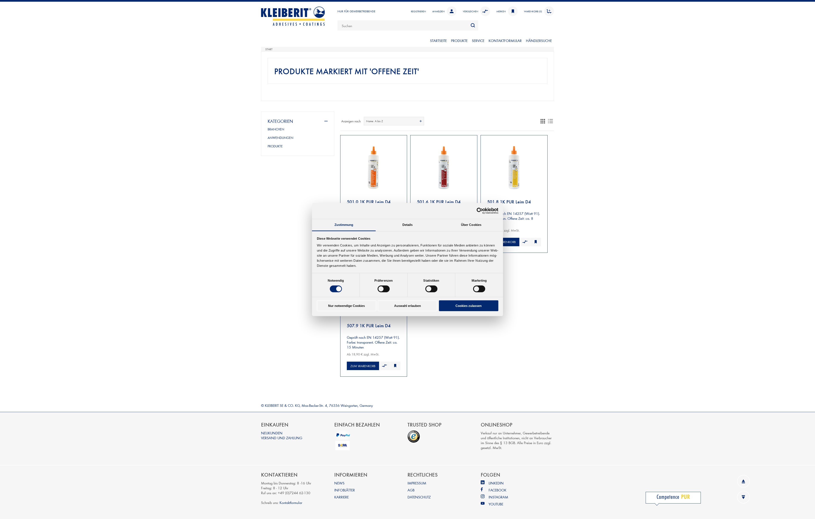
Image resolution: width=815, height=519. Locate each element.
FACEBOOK (497, 489)
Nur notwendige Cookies (346, 306)
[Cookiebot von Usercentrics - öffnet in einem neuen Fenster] (479, 211)
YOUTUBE (496, 503)
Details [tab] (407, 224)
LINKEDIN (496, 482)
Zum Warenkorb (503, 242)
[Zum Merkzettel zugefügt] (535, 242)
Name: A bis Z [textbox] (374, 121)
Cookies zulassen (468, 306)
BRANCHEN (276, 129)
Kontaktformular (291, 502)
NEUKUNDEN (271, 432)
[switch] (384, 288)
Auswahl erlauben (407, 306)
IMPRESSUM (417, 482)
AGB (411, 489)
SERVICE (478, 40)
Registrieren (418, 11)
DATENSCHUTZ (419, 496)
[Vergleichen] (524, 242)
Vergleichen (470, 11)
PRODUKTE (459, 40)
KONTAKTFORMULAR (505, 40)
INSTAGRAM (498, 496)
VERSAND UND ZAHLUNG (281, 437)
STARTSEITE (438, 40)
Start (269, 49)
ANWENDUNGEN (280, 138)
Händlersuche (539, 40)
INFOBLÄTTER (344, 489)
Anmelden (438, 11)
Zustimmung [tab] (343, 224)
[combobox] (407, 25)
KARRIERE (341, 496)
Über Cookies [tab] (471, 224)
